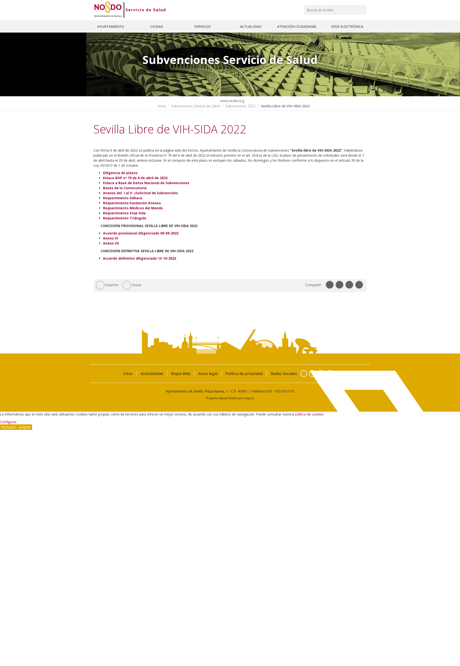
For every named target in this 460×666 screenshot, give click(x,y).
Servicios (203, 26)
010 (269, 391)
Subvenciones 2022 (240, 106)
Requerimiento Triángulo (124, 218)
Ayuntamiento (111, 26)
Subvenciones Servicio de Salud (195, 106)
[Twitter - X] (312, 373)
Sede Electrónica (347, 26)
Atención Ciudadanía (297, 26)
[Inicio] (107, 9)
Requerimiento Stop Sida (124, 213)
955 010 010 (284, 391)
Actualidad (250, 26)
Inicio (162, 106)
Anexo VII (111, 243)
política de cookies (309, 414)
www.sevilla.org (231, 100)
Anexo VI (110, 238)
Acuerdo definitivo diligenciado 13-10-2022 (139, 258)
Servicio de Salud (146, 9)
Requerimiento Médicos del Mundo (133, 208)
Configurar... (9, 422)
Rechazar (8, 427)
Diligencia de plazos (120, 173)
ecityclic (249, 398)
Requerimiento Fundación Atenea (132, 203)
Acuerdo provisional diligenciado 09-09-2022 (140, 233)
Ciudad (157, 26)
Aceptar (25, 427)
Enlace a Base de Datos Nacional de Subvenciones (146, 183)
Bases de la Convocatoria (125, 188)
